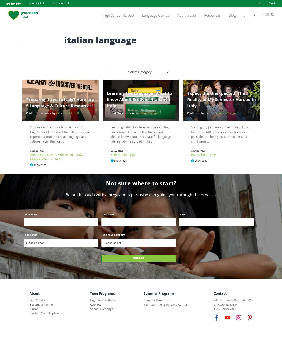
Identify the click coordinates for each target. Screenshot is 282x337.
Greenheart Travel (43, 155)
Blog (232, 15)
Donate (272, 3)
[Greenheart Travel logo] (23, 15)
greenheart (13, 3)
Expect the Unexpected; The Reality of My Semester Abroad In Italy (221, 99)
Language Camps (155, 15)
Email (183, 214)
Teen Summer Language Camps (166, 304)
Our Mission (38, 300)
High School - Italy (70, 155)
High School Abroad (118, 15)
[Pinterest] (249, 318)
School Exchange (101, 309)
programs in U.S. (35, 3)
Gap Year (96, 304)
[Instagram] (239, 318)
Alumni (34, 309)
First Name (31, 214)
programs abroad (60, 3)
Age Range (31, 235)
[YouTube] (227, 318)
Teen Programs (102, 293)
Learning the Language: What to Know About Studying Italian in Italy (139, 99)
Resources (212, 15)
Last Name (108, 214)
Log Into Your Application (47, 313)
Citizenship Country (113, 235)
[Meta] (216, 318)
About (35, 293)
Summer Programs (159, 293)
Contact (220, 293)
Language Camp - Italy (45, 158)
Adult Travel (186, 15)
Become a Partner (42, 304)
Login (259, 3)
